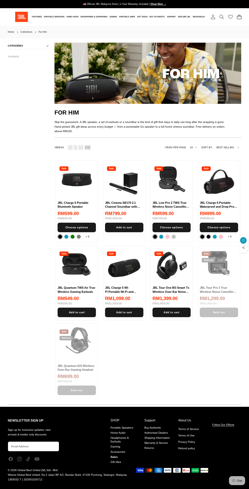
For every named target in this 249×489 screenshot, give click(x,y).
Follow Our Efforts (223, 424)
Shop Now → (158, 4)
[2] (75, 147)
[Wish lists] (230, 16)
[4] (87, 147)
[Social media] (243, 247)
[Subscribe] (52, 446)
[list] (70, 147)
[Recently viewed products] (243, 240)
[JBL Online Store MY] (22, 17)
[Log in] (213, 16)
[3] (80, 147)
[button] (221, 16)
